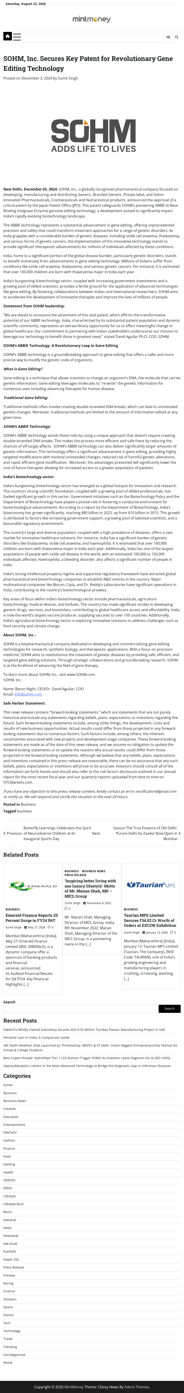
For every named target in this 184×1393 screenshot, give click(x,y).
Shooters (10, 1299)
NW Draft (10, 1244)
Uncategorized (14, 1355)
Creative (9, 1109)
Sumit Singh (68, 78)
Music (7, 1212)
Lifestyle (9, 1196)
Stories (8, 1315)
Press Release (76, 875)
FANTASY (10, 1133)
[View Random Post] (168, 37)
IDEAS (7, 1188)
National (9, 1220)
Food (7, 1156)
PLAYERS (9, 1252)
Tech (7, 1323)
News (7, 1228)
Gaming (9, 1164)
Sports (8, 1307)
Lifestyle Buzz (13, 1204)
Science (9, 1291)
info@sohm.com (28, 694)
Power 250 (11, 1260)
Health (8, 1172)
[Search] (176, 37)
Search (9, 1002)
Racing (8, 1283)
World (7, 1363)
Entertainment (14, 1125)
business (24, 811)
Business (28, 804)
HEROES (9, 1180)
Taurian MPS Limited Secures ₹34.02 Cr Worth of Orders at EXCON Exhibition (150, 920)
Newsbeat (10, 1236)
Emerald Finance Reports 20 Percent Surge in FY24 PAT (32, 918)
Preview (9, 1275)
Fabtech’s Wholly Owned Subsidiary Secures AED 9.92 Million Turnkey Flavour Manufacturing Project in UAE (84, 1030)
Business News (94, 871)
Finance (9, 1149)
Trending (10, 1347)
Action (8, 1085)
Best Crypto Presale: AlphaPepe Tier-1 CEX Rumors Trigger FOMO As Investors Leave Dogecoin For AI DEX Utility (86, 1058)
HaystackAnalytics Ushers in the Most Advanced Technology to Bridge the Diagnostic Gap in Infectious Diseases (87, 1066)
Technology (11, 1331)
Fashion (9, 1140)
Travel (8, 1339)
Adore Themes (136, 1386)
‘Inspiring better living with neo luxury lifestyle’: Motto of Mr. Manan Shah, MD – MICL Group (90, 888)
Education (10, 1117)
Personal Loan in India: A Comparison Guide (36, 1038)
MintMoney (73, 1386)
